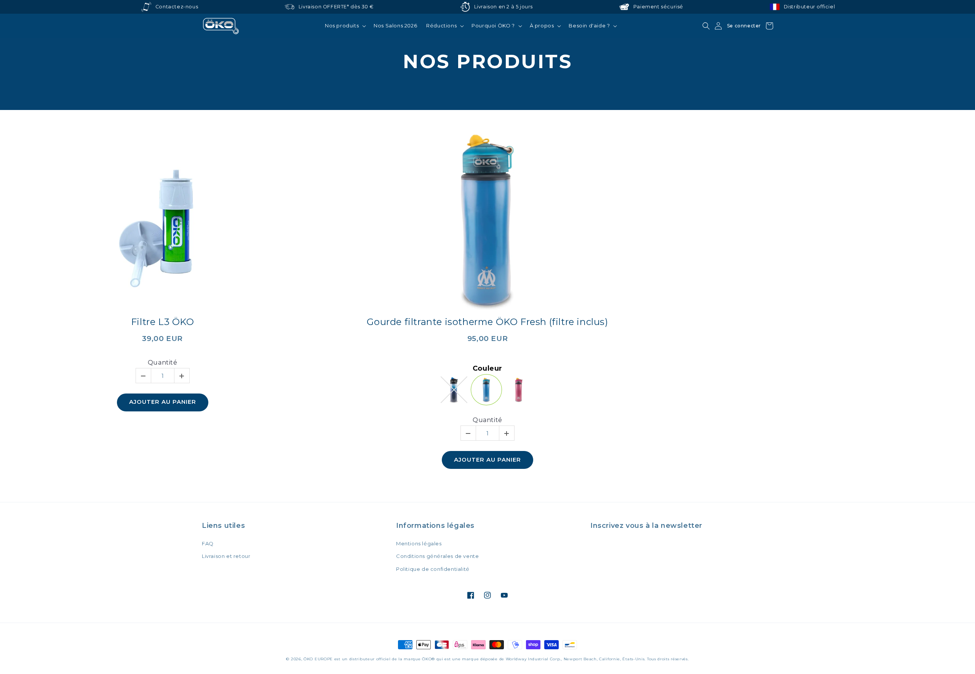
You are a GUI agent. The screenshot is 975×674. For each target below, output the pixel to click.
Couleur (487, 369)
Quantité (162, 362)
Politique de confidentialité (433, 569)
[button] (344, 26)
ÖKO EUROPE (318, 658)
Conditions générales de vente (437, 556)
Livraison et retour (226, 556)
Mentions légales (419, 543)
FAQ (208, 543)
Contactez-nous (176, 7)
